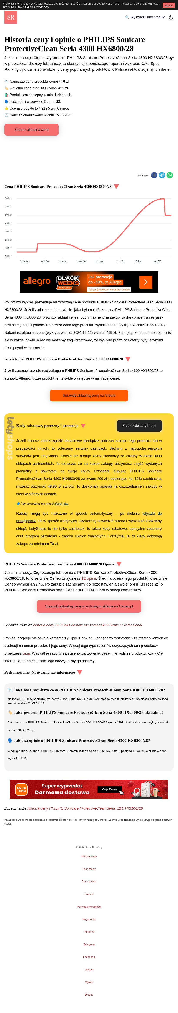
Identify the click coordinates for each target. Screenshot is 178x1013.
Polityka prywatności (89, 906)
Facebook (89, 957)
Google (89, 969)
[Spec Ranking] (10, 17)
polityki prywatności (36, 6)
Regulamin (89, 919)
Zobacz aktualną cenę (32, 129)
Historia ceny (89, 856)
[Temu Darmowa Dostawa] (89, 789)
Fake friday (89, 869)
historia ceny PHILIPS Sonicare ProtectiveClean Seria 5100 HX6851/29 (85, 808)
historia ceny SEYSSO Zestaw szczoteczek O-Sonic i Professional (87, 625)
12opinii (88, 578)
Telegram (89, 944)
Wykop (89, 982)
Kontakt (89, 894)
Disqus (89, 994)
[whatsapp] (169, 175)
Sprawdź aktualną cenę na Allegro (89, 395)
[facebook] (154, 175)
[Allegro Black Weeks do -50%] (89, 282)
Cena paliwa (89, 881)
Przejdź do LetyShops (139, 425)
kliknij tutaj (61, 503)
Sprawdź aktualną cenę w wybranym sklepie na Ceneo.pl (89, 606)
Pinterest (89, 931)
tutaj (26, 653)
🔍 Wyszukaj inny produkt (145, 17)
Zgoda (169, 5)
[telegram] (162, 175)
